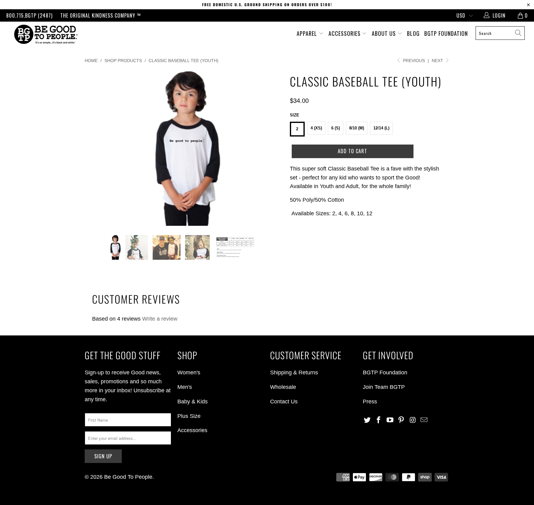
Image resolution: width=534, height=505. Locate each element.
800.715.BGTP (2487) (29, 15)
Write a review (159, 319)
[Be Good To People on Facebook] (379, 420)
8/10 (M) (356, 128)
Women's (188, 372)
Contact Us (284, 401)
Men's (184, 387)
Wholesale (283, 387)
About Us (384, 33)
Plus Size (189, 416)
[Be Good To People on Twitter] (367, 420)
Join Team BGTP (384, 387)
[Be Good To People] (45, 34)
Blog (413, 33)
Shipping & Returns (294, 372)
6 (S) (335, 128)
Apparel (308, 33)
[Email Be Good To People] (424, 420)
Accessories (345, 33)
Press (370, 401)
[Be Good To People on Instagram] (412, 420)
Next (438, 60)
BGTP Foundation (446, 33)
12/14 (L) (381, 128)
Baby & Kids (192, 401)
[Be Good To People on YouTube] (390, 420)
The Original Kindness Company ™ (100, 15)
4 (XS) (316, 128)
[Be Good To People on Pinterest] (401, 420)
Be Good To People (128, 477)
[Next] (273, 148)
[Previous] (95, 148)
